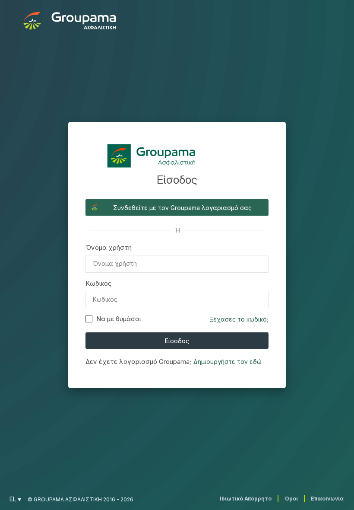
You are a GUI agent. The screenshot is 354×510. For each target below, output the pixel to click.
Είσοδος (177, 340)
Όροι (291, 498)
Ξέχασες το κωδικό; (238, 319)
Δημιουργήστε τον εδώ (227, 361)
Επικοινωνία (327, 498)
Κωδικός (98, 283)
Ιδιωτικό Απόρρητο (246, 498)
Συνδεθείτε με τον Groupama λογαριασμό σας (182, 207)
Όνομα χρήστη (108, 247)
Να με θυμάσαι (118, 319)
